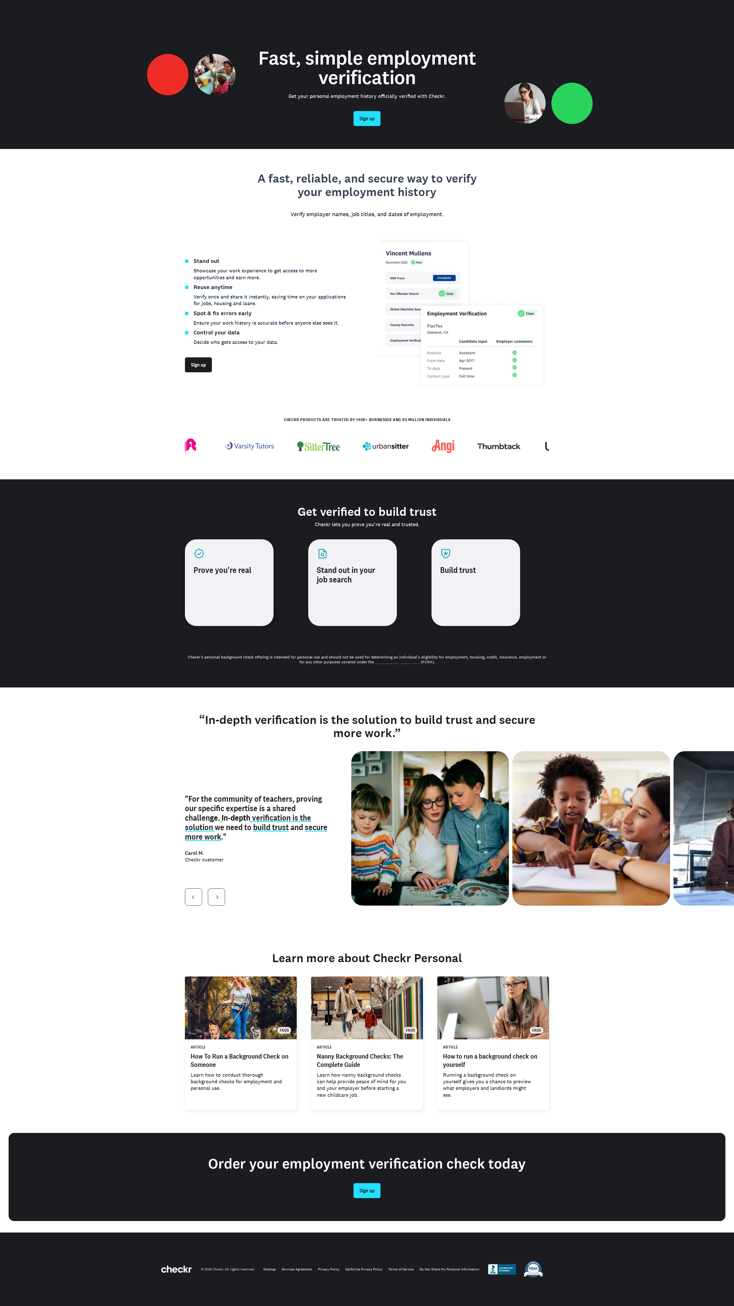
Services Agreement (297, 1269)
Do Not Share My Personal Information (449, 1269)
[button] (193, 897)
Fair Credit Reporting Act (397, 661)
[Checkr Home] (191, 18)
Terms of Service (401, 1269)
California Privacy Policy (363, 1269)
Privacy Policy (328, 1269)
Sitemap (269, 1269)
